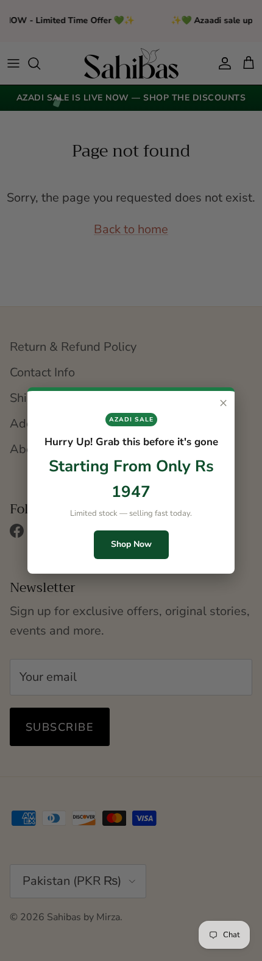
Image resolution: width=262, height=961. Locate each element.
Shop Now (131, 544)
